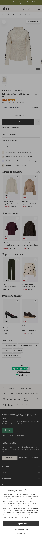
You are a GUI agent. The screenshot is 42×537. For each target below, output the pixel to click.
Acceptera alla (21, 524)
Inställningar (21, 533)
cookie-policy (28, 517)
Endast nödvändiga (21, 529)
